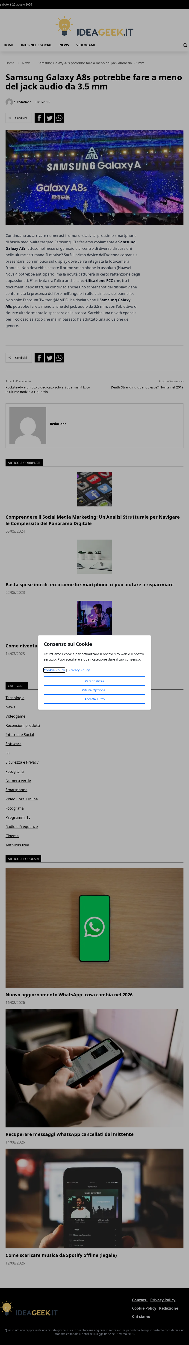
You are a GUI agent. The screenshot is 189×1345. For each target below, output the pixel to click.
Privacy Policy (79, 670)
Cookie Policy (54, 670)
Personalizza (94, 681)
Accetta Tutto (95, 699)
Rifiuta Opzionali (94, 690)
